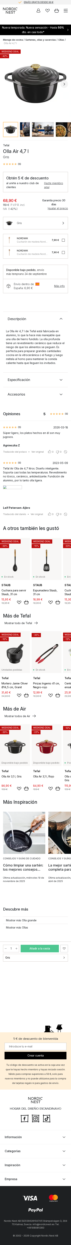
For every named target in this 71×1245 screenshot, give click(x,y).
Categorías (12, 1151)
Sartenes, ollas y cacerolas (40, 39)
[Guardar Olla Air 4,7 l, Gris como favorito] (64, 948)
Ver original (37, 451)
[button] (12, 164)
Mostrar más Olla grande (21, 920)
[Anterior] (7, 84)
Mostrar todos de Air (17, 716)
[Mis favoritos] (47, 10)
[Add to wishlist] (19, 602)
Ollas (61, 39)
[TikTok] (46, 1118)
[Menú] (65, 10)
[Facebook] (24, 1118)
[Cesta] (56, 10)
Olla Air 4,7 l (10, 43)
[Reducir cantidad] (5, 948)
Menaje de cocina (13, 39)
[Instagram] (35, 1118)
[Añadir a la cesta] (26, 602)
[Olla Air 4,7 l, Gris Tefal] (35, 83)
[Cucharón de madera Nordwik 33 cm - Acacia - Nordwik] (9, 240)
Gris (7, 957)
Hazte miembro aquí (53, 185)
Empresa (11, 1179)
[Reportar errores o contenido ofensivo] (65, 452)
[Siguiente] (64, 84)
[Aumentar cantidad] (16, 948)
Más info (59, 286)
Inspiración (12, 1165)
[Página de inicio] (10, 11)
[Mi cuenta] (38, 10)
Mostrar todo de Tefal (18, 623)
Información (13, 1137)
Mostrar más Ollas (17, 927)
